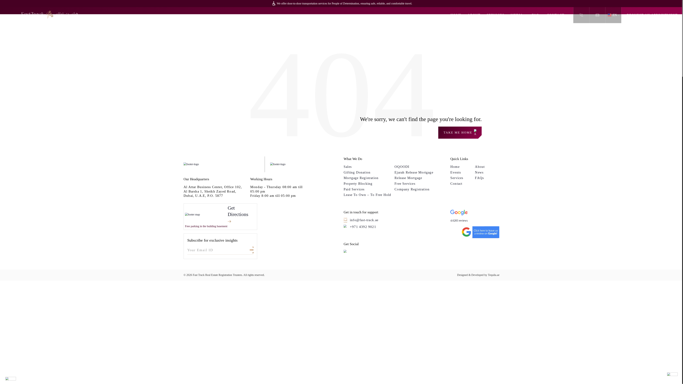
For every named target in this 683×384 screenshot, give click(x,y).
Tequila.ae (493, 274)
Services (495, 15)
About (474, 15)
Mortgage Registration (361, 178)
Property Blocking (358, 183)
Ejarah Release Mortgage (414, 172)
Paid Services (354, 189)
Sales (348, 167)
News (479, 172)
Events (455, 172)
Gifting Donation (357, 172)
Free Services (405, 183)
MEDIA (517, 15)
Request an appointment (652, 15)
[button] (474, 216)
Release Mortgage (408, 178)
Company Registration (412, 189)
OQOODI (402, 167)
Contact (555, 15)
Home (456, 15)
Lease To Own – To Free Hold (367, 195)
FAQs (536, 15)
